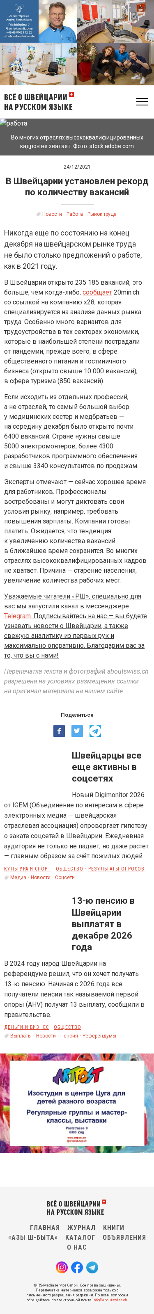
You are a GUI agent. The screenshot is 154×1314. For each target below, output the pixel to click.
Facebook (77, 1267)
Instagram (62, 1267)
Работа (75, 214)
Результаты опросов (116, 869)
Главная (45, 1228)
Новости (52, 214)
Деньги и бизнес (26, 1027)
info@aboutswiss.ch (109, 1300)
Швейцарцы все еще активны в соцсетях (107, 767)
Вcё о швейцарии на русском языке (38, 101)
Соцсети (65, 877)
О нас (77, 1247)
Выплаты (21, 1036)
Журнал (81, 1228)
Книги (113, 1228)
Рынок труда (102, 214)
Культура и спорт (27, 869)
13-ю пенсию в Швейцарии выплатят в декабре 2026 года (103, 924)
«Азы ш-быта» (33, 1237)
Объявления (124, 1237)
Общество (69, 869)
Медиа (18, 877)
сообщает (97, 292)
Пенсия (69, 1036)
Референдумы (99, 1036)
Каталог (80, 1237)
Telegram (17, 616)
